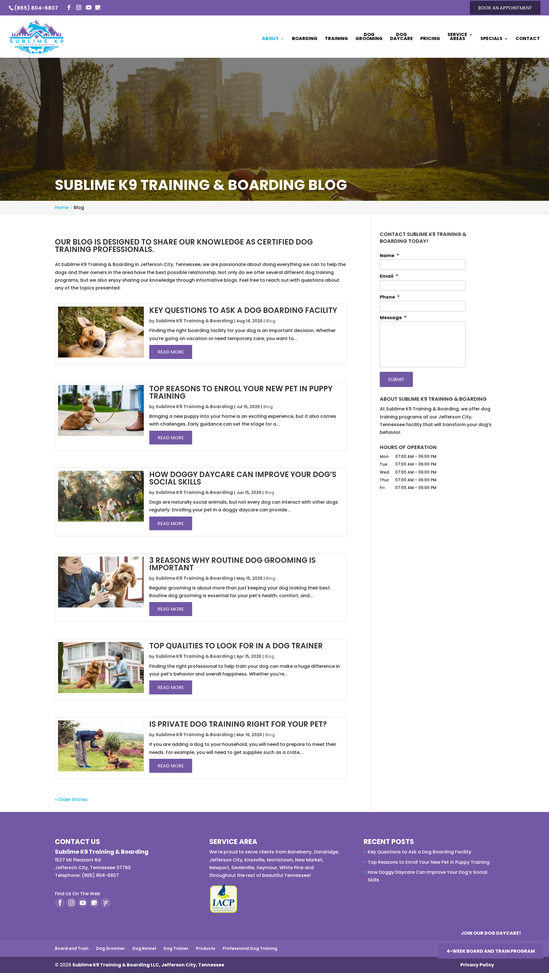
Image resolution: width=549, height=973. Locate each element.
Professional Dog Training (250, 948)
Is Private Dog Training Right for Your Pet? (238, 724)
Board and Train (72, 948)
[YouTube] (89, 7)
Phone (390, 297)
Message (393, 318)
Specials (491, 39)
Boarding (304, 39)
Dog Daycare (401, 37)
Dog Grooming (369, 37)
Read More (171, 352)
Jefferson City (225, 860)
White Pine (291, 867)
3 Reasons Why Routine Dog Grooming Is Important (232, 564)
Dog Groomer (110, 948)
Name (389, 256)
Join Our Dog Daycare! (491, 933)
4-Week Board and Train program (491, 951)
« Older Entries (71, 799)
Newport (219, 867)
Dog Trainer (176, 948)
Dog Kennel (144, 948)
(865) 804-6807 (36, 7)
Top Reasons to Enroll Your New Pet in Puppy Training (241, 392)
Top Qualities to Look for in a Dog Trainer (236, 646)
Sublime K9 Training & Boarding (194, 320)
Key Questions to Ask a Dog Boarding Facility (243, 310)
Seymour (266, 867)
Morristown (280, 860)
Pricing (430, 39)
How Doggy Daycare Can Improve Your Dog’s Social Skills (242, 478)
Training (336, 39)
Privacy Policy (477, 965)
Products (205, 948)
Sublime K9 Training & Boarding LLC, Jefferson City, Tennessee (148, 965)
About (270, 39)
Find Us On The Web (77, 893)
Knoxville (254, 860)
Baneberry (299, 852)
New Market (308, 860)
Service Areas (457, 37)
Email (389, 276)
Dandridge (326, 852)
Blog (270, 321)
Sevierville (242, 867)
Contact (528, 39)
